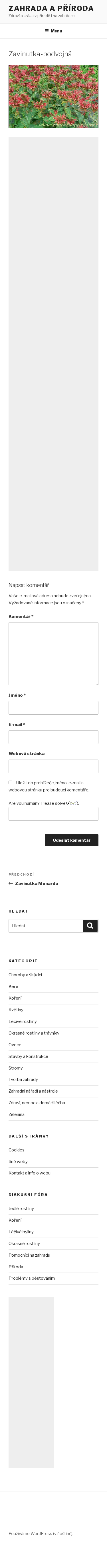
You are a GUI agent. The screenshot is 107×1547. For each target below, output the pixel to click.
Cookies (17, 1150)
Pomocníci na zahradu (29, 1255)
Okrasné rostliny (24, 1243)
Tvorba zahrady (23, 1079)
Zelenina (17, 1114)
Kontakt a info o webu (30, 1173)
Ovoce (15, 1044)
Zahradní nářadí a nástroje (33, 1091)
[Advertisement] (53, 354)
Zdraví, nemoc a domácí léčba (37, 1102)
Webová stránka (27, 753)
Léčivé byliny (21, 1231)
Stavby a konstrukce (28, 1056)
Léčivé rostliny (23, 1021)
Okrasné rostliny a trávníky (34, 1033)
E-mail (17, 724)
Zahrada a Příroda (51, 8)
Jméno (17, 695)
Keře (13, 986)
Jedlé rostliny (21, 1208)
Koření (15, 998)
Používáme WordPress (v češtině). (41, 1533)
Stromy (16, 1068)
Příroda (16, 1266)
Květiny (16, 1009)
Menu (56, 30)
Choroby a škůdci (25, 974)
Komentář (21, 616)
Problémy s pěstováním (32, 1278)
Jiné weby (18, 1161)
